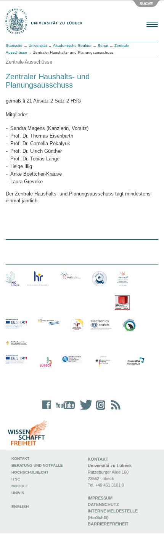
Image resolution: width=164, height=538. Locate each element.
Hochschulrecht (29, 472)
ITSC (15, 479)
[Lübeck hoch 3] (45, 362)
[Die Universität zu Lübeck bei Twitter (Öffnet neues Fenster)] (84, 410)
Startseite (14, 45)
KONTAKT (98, 459)
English (20, 506)
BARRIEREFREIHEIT (108, 524)
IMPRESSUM (100, 498)
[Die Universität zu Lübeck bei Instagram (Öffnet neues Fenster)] (99, 410)
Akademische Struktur (72, 45)
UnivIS (17, 493)
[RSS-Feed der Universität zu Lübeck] (114, 410)
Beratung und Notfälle (37, 465)
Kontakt (20, 458)
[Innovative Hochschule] (135, 361)
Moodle (19, 486)
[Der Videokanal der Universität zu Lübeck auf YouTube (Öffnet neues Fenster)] (63, 410)
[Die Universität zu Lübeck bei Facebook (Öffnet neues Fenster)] (46, 410)
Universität (38, 45)
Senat (103, 45)
